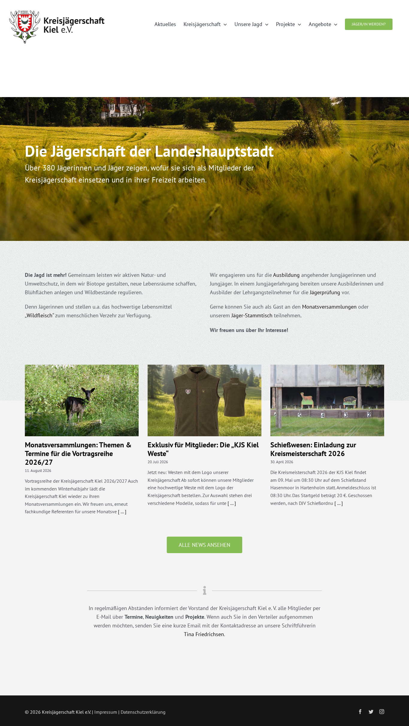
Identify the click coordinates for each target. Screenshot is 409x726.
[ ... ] (122, 511)
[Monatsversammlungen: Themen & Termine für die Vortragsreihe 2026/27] (82, 400)
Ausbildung (286, 274)
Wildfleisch (39, 315)
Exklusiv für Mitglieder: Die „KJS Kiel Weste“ (203, 449)
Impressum (105, 712)
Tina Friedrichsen (204, 634)
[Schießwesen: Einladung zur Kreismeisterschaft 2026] (327, 400)
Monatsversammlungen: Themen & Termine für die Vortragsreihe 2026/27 (78, 453)
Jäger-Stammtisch (251, 315)
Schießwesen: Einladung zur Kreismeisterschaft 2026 (313, 449)
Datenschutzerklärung (143, 712)
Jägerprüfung (325, 292)
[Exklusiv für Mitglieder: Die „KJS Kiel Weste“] (204, 400)
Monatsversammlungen (329, 306)
